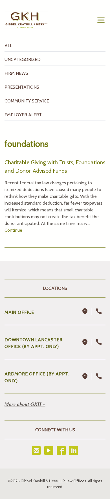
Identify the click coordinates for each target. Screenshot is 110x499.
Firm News (16, 73)
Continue (13, 230)
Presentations (22, 87)
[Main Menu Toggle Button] (101, 20)
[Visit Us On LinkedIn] (73, 450)
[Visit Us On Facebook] (61, 450)
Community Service (27, 101)
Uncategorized (23, 59)
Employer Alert (23, 114)
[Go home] (26, 20)
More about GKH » (25, 404)
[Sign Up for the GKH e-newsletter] (36, 450)
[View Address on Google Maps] (85, 311)
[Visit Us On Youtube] (48, 450)
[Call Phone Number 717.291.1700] (98, 311)
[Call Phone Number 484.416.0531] (98, 376)
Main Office (19, 312)
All (8, 45)
